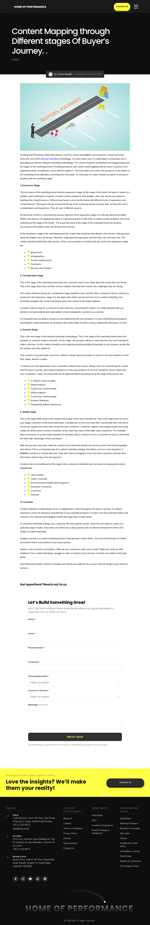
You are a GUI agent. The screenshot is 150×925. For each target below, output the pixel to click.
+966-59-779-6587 (22, 866)
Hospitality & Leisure (130, 851)
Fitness (123, 838)
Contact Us (122, 6)
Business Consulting (130, 828)
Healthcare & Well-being (129, 844)
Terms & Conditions (72, 828)
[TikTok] (38, 879)
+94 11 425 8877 (21, 849)
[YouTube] (30, 879)
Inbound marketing (49, 159)
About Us (67, 818)
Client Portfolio (70, 843)
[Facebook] (16, 879)
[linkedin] (45, 879)
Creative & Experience (102, 825)
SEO (94, 820)
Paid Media (97, 815)
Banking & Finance (129, 823)
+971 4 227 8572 (21, 825)
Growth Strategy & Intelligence (100, 831)
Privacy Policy (70, 833)
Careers (67, 823)
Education (125, 833)
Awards (67, 838)
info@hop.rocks (21, 828)
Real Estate (125, 856)
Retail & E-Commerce (130, 861)
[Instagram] (23, 879)
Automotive (125, 818)
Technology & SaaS (129, 866)
